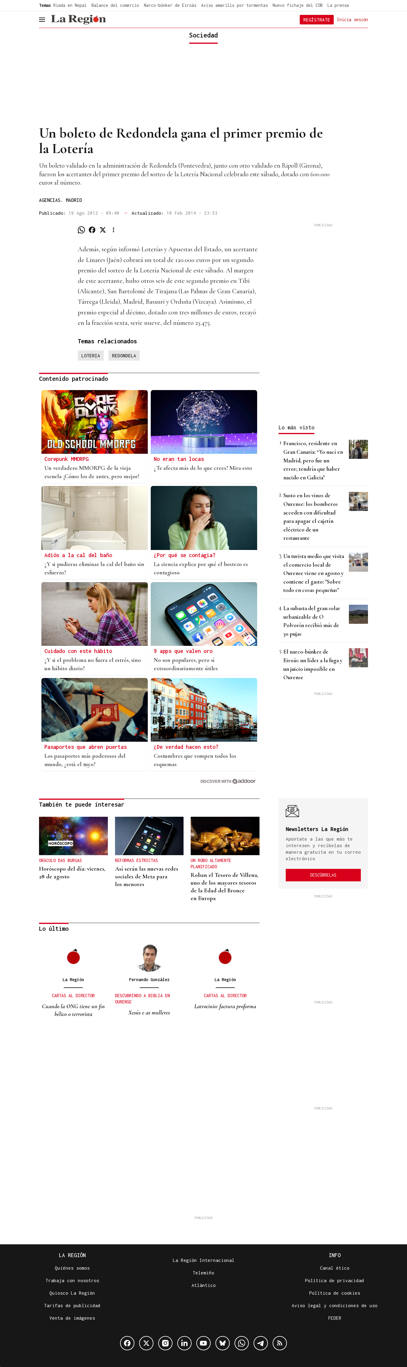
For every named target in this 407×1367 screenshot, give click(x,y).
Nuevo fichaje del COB (298, 5)
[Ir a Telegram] (261, 1343)
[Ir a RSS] (280, 1343)
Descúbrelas (323, 874)
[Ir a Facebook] (127, 1343)
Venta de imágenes (72, 1318)
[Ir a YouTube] (203, 1343)
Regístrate (316, 19)
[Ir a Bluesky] (222, 1343)
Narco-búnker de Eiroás (170, 5)
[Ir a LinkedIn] (184, 1343)
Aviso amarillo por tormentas (234, 5)
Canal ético (334, 1268)
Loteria (90, 355)
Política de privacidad (334, 1280)
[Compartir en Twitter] (102, 229)
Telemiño (203, 1272)
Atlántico (204, 1285)
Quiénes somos (72, 1268)
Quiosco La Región (72, 1293)
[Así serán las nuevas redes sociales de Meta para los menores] (149, 836)
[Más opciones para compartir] (113, 229)
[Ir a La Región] (78, 19)
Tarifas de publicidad (72, 1305)
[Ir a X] (146, 1343)
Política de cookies (334, 1293)
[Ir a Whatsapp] (241, 1343)
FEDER (334, 1318)
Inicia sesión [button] (352, 19)
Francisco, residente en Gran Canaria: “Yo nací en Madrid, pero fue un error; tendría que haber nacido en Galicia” (313, 460)
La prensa (338, 5)
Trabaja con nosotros (72, 1280)
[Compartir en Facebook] (92, 229)
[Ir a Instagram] (165, 1343)
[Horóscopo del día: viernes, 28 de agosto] (73, 836)
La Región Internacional (203, 1260)
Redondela (124, 355)
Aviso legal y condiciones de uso (335, 1305)
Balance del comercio (115, 5)
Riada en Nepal (70, 5)
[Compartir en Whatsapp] (81, 229)
